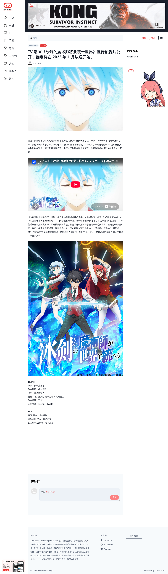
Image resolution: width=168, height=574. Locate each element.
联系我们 (134, 535)
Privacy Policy (149, 571)
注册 (153, 38)
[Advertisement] (75, 448)
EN (161, 38)
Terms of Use (160, 571)
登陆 (144, 38)
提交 (114, 497)
